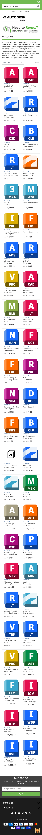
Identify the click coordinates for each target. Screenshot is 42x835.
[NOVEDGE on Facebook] (15, 813)
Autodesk (7, 84)
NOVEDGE (23, 819)
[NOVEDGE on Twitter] (12, 813)
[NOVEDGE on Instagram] (29, 813)
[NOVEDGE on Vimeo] (22, 813)
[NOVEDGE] (19, 2)
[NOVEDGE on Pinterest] (26, 813)
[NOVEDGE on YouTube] (19, 813)
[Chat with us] (37, 830)
